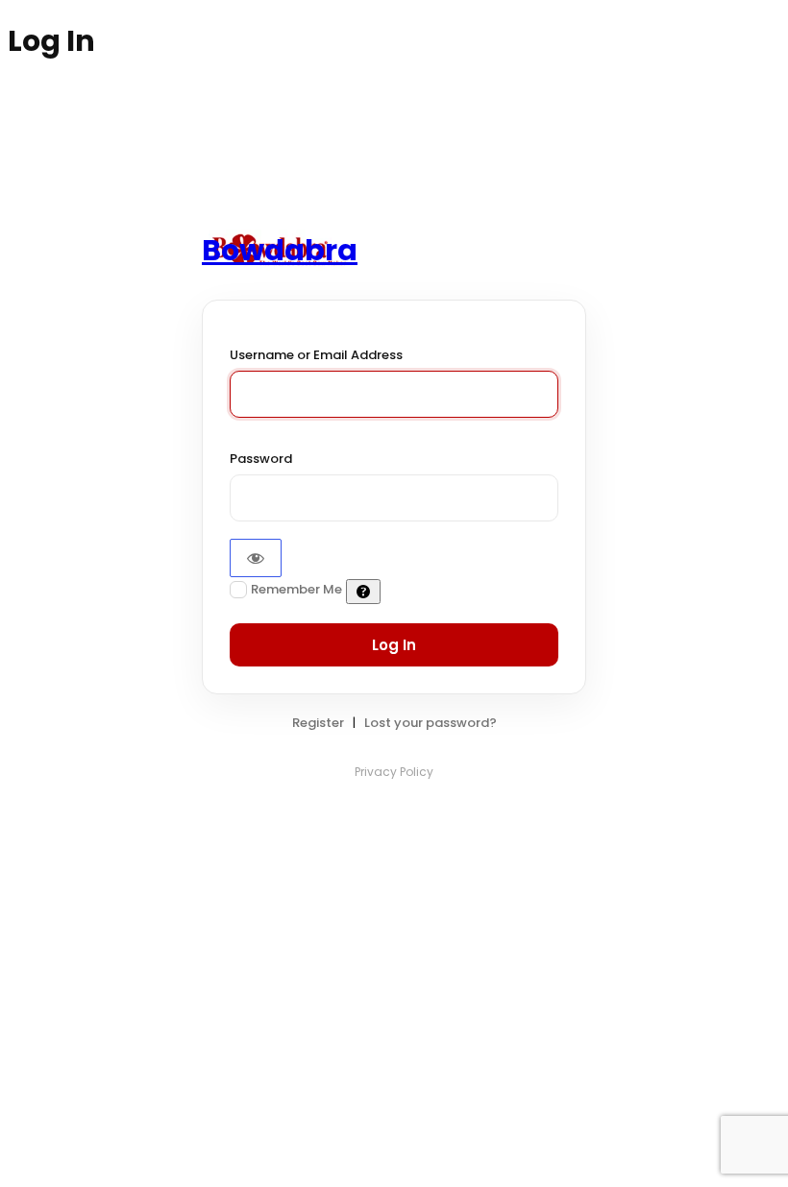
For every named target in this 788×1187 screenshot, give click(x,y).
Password (261, 458)
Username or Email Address (316, 355)
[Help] (363, 591)
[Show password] (256, 558)
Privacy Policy (394, 771)
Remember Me (296, 589)
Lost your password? (430, 723)
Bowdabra (279, 250)
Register (318, 723)
